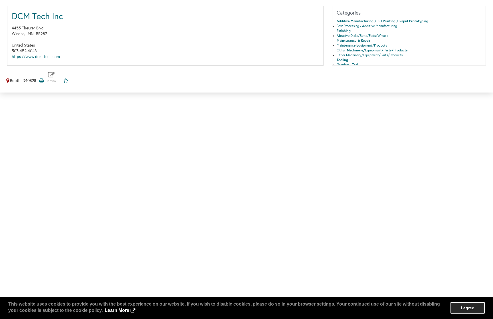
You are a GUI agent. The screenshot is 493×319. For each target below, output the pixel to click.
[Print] (41, 80)
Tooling (342, 60)
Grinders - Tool (347, 65)
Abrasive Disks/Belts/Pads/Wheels (362, 36)
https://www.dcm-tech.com (36, 56)
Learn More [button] (117, 310)
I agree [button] (467, 308)
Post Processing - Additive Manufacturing (367, 26)
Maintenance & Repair (354, 40)
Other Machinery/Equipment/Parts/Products (372, 50)
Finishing (344, 31)
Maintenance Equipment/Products (362, 45)
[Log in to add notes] (51, 77)
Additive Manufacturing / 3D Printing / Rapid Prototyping (382, 21)
